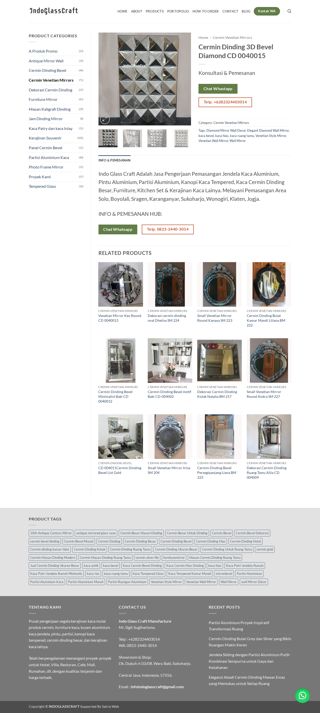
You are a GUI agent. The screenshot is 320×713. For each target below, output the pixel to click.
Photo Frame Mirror (46, 166)
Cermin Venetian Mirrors (51, 80)
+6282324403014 (144, 639)
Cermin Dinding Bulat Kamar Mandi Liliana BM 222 (266, 320)
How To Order (205, 11)
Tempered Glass (42, 186)
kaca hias (221, 136)
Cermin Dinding (109, 541)
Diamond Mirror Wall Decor (226, 130)
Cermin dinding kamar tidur (49, 549)
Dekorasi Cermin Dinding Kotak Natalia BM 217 (217, 394)
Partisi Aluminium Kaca (49, 157)
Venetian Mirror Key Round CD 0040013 (119, 317)
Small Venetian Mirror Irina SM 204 (169, 470)
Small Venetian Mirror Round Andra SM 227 (264, 394)
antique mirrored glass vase (96, 533)
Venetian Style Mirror (271, 136)
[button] (105, 119)
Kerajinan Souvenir (45, 137)
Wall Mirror (238, 141)
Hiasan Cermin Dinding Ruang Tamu (214, 558)
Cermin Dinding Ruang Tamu (130, 549)
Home (123, 11)
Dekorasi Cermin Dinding (50, 89)
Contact (230, 11)
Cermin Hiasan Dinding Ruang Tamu (105, 558)
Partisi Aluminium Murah (86, 582)
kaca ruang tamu (242, 136)
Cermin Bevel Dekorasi (252, 533)
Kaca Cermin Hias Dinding (185, 566)
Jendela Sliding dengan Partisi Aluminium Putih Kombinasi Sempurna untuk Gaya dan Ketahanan (249, 661)
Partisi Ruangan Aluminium (127, 582)
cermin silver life (147, 558)
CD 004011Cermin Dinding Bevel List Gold (119, 470)
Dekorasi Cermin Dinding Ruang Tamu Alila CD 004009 (266, 472)
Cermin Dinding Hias (211, 541)
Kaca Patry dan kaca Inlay (50, 128)
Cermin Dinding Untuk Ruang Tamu (227, 549)
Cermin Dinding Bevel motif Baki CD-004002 (169, 394)
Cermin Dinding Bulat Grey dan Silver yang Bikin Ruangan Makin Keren (250, 641)
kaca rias (93, 574)
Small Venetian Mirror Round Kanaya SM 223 (214, 317)
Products (155, 11)
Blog (246, 11)
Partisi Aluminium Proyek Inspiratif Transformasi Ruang (239, 625)
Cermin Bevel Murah (79, 541)
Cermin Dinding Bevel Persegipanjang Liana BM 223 (216, 472)
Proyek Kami (40, 176)
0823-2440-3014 (142, 645)
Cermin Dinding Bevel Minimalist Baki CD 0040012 (115, 396)
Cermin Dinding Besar (140, 541)
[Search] (289, 11)
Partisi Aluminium (249, 574)
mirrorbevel (224, 574)
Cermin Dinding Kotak (90, 549)
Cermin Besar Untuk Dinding (187, 533)
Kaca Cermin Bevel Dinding (142, 566)
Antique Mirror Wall (46, 60)
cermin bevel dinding (45, 541)
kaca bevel (206, 136)
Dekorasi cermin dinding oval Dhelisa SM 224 (167, 317)
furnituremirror (174, 558)
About (136, 11)
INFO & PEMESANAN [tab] (114, 160)
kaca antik (91, 566)
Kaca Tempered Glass (148, 574)
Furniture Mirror (43, 99)
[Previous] (106, 79)
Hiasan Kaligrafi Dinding (49, 109)
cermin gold (264, 549)
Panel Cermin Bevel (45, 147)
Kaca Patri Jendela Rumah (245, 566)
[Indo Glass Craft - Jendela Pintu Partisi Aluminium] (54, 11)
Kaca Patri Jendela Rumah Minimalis (56, 574)
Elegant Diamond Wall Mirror (268, 130)
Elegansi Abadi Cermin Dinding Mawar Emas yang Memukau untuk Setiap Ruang (247, 680)
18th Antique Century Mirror (51, 533)
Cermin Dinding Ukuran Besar (176, 549)
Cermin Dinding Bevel (47, 70)
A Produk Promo (43, 51)
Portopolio (178, 11)
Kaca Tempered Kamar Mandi (189, 574)
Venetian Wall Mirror (213, 141)
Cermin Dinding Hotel (245, 541)
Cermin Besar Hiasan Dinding (141, 533)
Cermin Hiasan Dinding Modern (52, 558)
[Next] (183, 79)
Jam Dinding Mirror (45, 118)
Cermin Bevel (221, 533)
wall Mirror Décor (253, 582)
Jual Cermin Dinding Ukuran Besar (54, 566)
